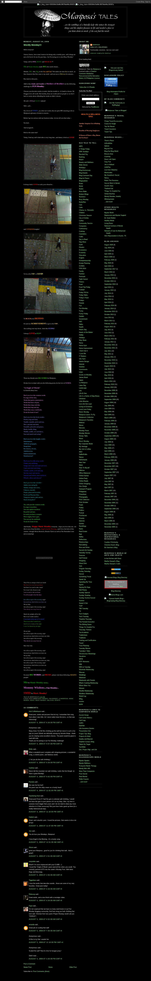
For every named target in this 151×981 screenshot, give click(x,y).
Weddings (82, 675)
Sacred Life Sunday (85, 550)
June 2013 (107, 317)
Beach (81, 159)
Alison (31, 847)
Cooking (82, 231)
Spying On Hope (84, 587)
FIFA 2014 (82, 268)
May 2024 (107, 263)
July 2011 (107, 351)
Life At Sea (83, 393)
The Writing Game (85, 624)
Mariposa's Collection (86, 417)
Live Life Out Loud (85, 404)
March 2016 (108, 272)
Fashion (81, 274)
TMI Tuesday (83, 608)
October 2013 (109, 314)
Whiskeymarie (109, 199)
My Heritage (83, 446)
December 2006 (109, 499)
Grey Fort (107, 162)
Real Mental (83, 776)
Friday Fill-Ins (83, 292)
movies (81, 701)
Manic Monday (84, 412)
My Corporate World (86, 444)
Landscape (82, 388)
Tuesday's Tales (84, 651)
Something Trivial (85, 577)
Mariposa (96, 44)
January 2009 (109, 424)
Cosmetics (82, 234)
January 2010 (109, 387)
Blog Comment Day (85, 175)
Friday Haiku (83, 295)
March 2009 (108, 418)
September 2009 (110, 399)
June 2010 (107, 372)
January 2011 (108, 357)
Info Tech (82, 359)
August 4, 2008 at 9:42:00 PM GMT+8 (45, 776)
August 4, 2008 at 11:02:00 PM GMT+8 (46, 790)
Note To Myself (84, 468)
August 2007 (108, 475)
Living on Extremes (85, 407)
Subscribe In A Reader (87, 87)
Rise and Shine (84, 547)
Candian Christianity (111, 542)
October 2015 (109, 281)
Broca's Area (108, 154)
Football (81, 290)
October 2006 (109, 505)
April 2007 (107, 487)
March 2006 (108, 521)
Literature (82, 398)
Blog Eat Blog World (111, 151)
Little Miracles (84, 401)
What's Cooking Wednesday (88, 683)
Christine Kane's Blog (111, 545)
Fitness (81, 282)
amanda (31, 924)
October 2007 (109, 469)
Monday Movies (84, 433)
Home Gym (83, 345)
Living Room (108, 223)
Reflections (83, 539)
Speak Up (82, 579)
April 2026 (107, 254)
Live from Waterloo (110, 170)
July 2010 (107, 369)
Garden (81, 316)
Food (80, 284)
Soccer (81, 574)
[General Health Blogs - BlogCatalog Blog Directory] (115, 601)
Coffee (81, 221)
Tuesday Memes (84, 648)
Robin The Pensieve (111, 180)
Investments (83, 369)
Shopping (82, 561)
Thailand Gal (108, 188)
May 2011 (107, 354)
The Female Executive (86, 622)
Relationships (83, 542)
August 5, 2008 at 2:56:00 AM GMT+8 (45, 875)
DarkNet (82, 726)
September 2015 (110, 284)
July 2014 (107, 293)
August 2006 (108, 512)
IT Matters (82, 356)
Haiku (81, 324)
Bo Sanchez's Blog (110, 547)
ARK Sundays (84, 151)
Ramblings (82, 526)
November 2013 (109, 311)
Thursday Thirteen (85, 630)
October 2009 (109, 396)
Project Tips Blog (85, 734)
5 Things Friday (84, 149)
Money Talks (83, 436)
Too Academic (84, 632)
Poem (81, 505)
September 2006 (110, 509)
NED (80, 452)
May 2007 (107, 484)
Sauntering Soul (34, 796)
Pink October (83, 502)
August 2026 (108, 245)
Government (83, 319)
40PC (81, 146)
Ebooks (81, 247)
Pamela (31, 782)
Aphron (106, 146)
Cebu (81, 207)
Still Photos (83, 590)
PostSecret (83, 515)
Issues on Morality (85, 375)
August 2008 (108, 439)
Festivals (82, 276)
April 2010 (107, 378)
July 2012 (107, 330)
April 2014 (107, 302)
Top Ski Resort (109, 126)
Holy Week (82, 340)
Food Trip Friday (84, 287)
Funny (81, 311)
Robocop (32, 894)
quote (81, 704)
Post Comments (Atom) (41, 971)
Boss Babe (83, 191)
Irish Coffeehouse (35, 711)
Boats (81, 183)
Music (32, 700)
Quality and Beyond (85, 739)
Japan (81, 380)
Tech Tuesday (84, 616)
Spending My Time (85, 582)
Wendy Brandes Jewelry (112, 196)
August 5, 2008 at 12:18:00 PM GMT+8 (46, 942)
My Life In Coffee (85, 449)
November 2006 (109, 503)
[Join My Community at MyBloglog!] (115, 105)
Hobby (81, 335)
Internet (81, 364)
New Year (82, 462)
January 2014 (109, 308)
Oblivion (50, 700)
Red (80, 534)
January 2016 (109, 275)
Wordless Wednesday (86, 693)
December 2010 (109, 360)
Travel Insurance (110, 129)
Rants (81, 529)
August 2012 (108, 327)
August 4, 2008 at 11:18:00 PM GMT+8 (46, 812)
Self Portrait (83, 558)
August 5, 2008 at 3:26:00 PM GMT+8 (45, 959)
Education (82, 255)
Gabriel (31, 817)
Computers (82, 226)
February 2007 (109, 493)
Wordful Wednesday (86, 691)
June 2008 (107, 445)
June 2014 (107, 296)
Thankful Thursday (85, 619)
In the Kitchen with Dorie (112, 558)
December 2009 (109, 390)
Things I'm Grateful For (87, 627)
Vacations (82, 656)
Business (82, 197)
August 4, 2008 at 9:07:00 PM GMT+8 (45, 744)
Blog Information (112, 91)
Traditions (82, 638)
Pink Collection (84, 499)
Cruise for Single (110, 124)
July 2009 (107, 405)
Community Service (85, 223)
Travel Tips (108, 132)
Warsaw (81, 672)
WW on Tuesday (84, 667)
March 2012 (108, 336)
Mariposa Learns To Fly (87, 415)
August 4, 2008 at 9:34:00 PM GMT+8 (45, 762)
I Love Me (82, 353)
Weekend (82, 678)
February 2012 (109, 339)
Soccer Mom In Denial (112, 183)
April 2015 (107, 287)
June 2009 (107, 408)
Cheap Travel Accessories (113, 121)
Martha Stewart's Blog (111, 561)
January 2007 (109, 496)
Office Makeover (84, 473)
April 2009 (107, 415)
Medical (81, 422)
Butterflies (82, 202)
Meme (81, 425)
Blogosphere (83, 181)
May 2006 (107, 515)
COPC (81, 723)
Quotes (81, 523)
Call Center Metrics (85, 718)
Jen (30, 831)
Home (50, 967)
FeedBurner (95, 107)
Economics (83, 250)
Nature (81, 457)
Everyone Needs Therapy (87, 766)
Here (121, 586)
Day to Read (83, 239)
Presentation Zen (85, 731)
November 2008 (109, 430)
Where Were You (84, 685)
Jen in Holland (109, 164)
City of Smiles (84, 218)
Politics (81, 510)
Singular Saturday (85, 568)
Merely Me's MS (84, 768)
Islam (81, 372)
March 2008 (108, 454)
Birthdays (82, 167)
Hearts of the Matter (86, 332)
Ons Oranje (83, 486)
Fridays (81, 300)
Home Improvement (85, 348)
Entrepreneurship (85, 260)
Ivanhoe (31, 768)
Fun (80, 306)
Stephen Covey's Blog (86, 742)
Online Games (84, 476)
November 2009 (109, 393)
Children (82, 213)
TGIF (81, 606)
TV (80, 611)
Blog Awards (83, 173)
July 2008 (107, 442)
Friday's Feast (84, 298)
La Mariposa (63, 698)
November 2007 (109, 466)
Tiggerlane (32, 880)
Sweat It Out (83, 603)
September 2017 (110, 269)
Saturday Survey (84, 553)
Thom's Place (109, 140)
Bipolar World (108, 213)
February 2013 (109, 323)
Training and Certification (87, 640)
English (81, 258)
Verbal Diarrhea (109, 194)
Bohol (81, 186)
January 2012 (109, 342)
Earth (81, 245)
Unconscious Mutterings (87, 654)
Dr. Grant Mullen (109, 218)
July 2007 (107, 478)
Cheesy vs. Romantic (86, 210)
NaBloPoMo (83, 454)
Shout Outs (83, 563)
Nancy (106, 178)
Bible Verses (83, 165)
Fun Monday (53, 698)
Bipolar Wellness (84, 763)
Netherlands (83, 460)
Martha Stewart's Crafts (112, 564)
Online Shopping (84, 484)
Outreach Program (85, 489)
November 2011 (109, 348)
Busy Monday (43, 698)
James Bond (83, 377)
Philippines (82, 491)
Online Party (83, 478)
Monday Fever (84, 430)
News (81, 465)
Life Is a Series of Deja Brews (89, 396)
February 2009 (109, 421)
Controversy (83, 228)
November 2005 (109, 527)
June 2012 (107, 333)
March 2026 (108, 257)
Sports (57, 700)
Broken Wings (84, 194)
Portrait (81, 513)
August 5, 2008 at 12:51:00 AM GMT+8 (46, 842)
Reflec (81, 537)
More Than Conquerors (87, 771)
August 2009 (108, 402)
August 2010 (108, 366)
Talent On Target (84, 744)
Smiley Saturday (84, 571)
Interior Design (84, 361)
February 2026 (109, 260)
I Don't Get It (83, 351)
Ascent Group (83, 715)
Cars (80, 205)
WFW (81, 659)
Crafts (81, 236)
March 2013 (108, 320)
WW (80, 664)
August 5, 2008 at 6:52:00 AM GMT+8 (45, 919)
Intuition (81, 367)
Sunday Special (84, 592)
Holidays (82, 337)
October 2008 (109, 433)
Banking (82, 157)
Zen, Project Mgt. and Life (88, 749)
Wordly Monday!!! (33, 45)
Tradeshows (83, 635)
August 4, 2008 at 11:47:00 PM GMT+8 (46, 826)
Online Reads (83, 481)
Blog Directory (116, 591)
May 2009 (107, 411)
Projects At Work (85, 736)
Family (81, 271)
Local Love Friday (85, 409)
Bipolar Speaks (84, 760)
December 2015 (109, 278)
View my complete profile (100, 53)
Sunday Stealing (84, 595)
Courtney (107, 156)
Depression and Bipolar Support (115, 215)
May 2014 (107, 299)
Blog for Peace (84, 178)
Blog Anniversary (85, 170)
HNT (80, 321)
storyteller (32, 861)
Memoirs (82, 428)
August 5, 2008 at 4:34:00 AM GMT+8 (45, 889)
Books (81, 189)
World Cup (82, 696)
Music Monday (41, 700)
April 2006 (107, 518)
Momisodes (108, 172)
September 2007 (110, 472)
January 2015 (109, 290)
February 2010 (109, 384)
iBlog (80, 699)
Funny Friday (83, 314)
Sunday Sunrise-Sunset (87, 598)
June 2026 (107, 251)
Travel (81, 643)
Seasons (82, 555)
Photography (83, 497)
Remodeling (83, 545)
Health (81, 327)
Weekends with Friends (87, 680)
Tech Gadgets (84, 614)
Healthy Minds (109, 220)
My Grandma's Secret (111, 175)
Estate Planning (84, 263)
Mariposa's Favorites (86, 420)
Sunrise (81, 600)
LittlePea (107, 167)
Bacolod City (83, 154)
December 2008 (109, 427)
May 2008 (107, 448)
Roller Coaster (84, 779)
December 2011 (109, 345)
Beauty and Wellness (86, 162)
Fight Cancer (83, 279)
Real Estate (83, 531)
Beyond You (108, 148)
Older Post (73, 967)
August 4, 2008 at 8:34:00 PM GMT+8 (45, 722)
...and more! (83, 782)
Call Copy (82, 720)
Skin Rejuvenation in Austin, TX (115, 236)
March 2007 (108, 490)
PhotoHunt (82, 494)
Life (80, 391)
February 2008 (109, 457)
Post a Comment (29, 964)
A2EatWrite (108, 143)
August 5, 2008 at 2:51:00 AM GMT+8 (45, 856)
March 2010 (108, 381)
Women (81, 688)
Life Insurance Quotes (86, 728)
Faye (30, 906)
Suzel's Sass (108, 186)
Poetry (81, 507)
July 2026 (107, 248)
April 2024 (107, 266)
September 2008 (110, 436)
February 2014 (109, 305)
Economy (82, 252)
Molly (31, 749)
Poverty (81, 518)
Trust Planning (84, 646)
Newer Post (27, 967)
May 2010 (107, 375)
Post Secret (83, 774)
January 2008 (109, 460)
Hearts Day (83, 329)
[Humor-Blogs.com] (116, 595)
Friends (81, 303)
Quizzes (82, 521)
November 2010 (109, 363)
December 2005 (109, 524)
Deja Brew (82, 242)
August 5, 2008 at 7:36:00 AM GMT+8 (45, 931)
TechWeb (82, 747)
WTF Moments (84, 661)
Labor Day (82, 385)
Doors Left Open (110, 159)
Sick (80, 566)
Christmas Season (85, 215)
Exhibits (82, 266)
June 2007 (107, 481)
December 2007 (109, 463)
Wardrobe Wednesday (86, 669)
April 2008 (107, 451)
